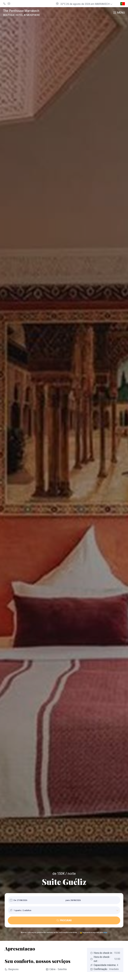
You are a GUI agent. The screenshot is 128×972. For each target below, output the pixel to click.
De (15, 900)
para (68, 900)
